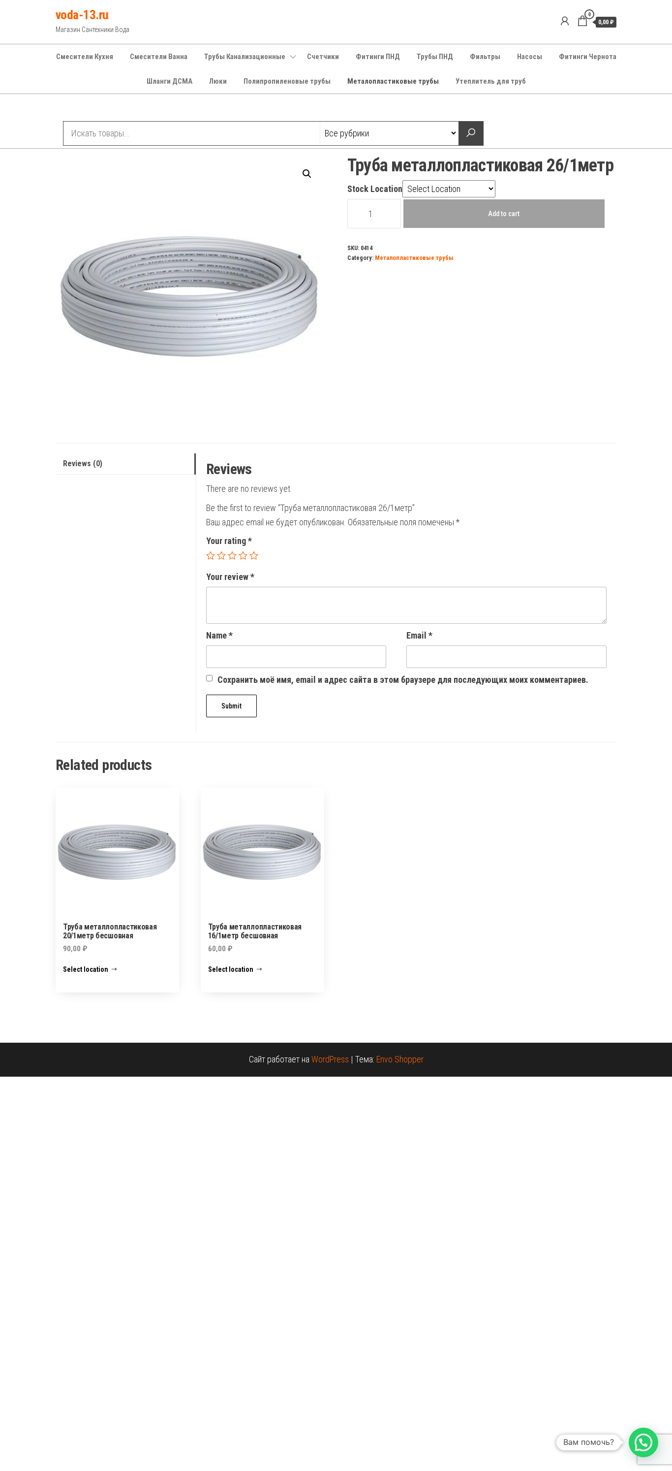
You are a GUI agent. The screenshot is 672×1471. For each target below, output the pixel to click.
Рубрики (91, 108)
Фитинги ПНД (378, 56)
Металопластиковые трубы (393, 81)
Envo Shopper (400, 1059)
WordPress (330, 1059)
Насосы (529, 56)
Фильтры (485, 56)
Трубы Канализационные (244, 56)
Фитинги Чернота (587, 56)
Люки (218, 81)
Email (419, 635)
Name (219, 635)
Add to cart (503, 214)
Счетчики (323, 56)
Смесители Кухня (84, 56)
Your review (230, 577)
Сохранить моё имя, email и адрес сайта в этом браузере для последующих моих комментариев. (402, 679)
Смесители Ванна (158, 56)
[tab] (126, 464)
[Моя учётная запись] (564, 21)
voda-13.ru (82, 14)
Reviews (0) (82, 463)
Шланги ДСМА (169, 81)
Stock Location (374, 189)
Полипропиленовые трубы (287, 81)
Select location (85, 969)
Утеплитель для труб (491, 81)
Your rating (229, 541)
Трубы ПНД (435, 56)
